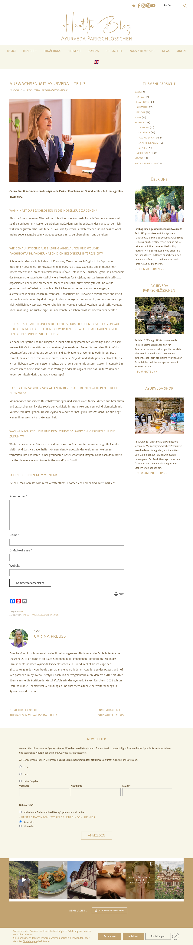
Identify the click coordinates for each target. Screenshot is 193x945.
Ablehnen (133, 936)
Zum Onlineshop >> (152, 473)
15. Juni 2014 (15, 90)
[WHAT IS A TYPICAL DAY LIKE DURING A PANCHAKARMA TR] (140, 880)
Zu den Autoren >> (149, 269)
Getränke (144, 132)
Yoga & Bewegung (142, 51)
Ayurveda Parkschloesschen (34, 615)
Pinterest (148, 5)
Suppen (143, 148)
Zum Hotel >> (147, 372)
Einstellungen (30, 941)
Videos (181, 51)
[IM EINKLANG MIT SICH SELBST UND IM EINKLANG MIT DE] (23, 880)
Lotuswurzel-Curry (110, 713)
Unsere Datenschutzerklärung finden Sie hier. (58, 817)
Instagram (143, 5)
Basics (11, 51)
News (166, 51)
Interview (54, 615)
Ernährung (52, 51)
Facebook (138, 5)
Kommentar (18, 496)
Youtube (153, 5)
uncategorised (144, 153)
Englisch (133, 5)
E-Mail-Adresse (20, 550)
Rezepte (28, 51)
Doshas (93, 51)
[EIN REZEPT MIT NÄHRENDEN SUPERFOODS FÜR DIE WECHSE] (52, 880)
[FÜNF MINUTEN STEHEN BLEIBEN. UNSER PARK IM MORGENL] (169, 880)
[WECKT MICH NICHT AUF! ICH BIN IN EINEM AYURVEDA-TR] (81, 880)
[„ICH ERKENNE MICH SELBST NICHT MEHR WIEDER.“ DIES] (111, 880)
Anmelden (96, 835)
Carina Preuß (33, 90)
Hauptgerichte (148, 137)
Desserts (144, 127)
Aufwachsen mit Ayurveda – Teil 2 (33, 713)
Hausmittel (114, 51)
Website (14, 565)
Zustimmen (110, 936)
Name (14, 535)
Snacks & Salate (148, 142)
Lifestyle (74, 51)
